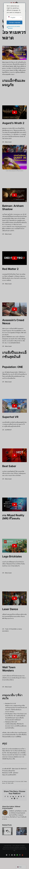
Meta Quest (8, 142)
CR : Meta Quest (7, 234)
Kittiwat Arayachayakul (9, 781)
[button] (3, 831)
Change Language (14, 22)
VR (6, 783)
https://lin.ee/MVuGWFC (9, 774)
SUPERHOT (8, 430)
